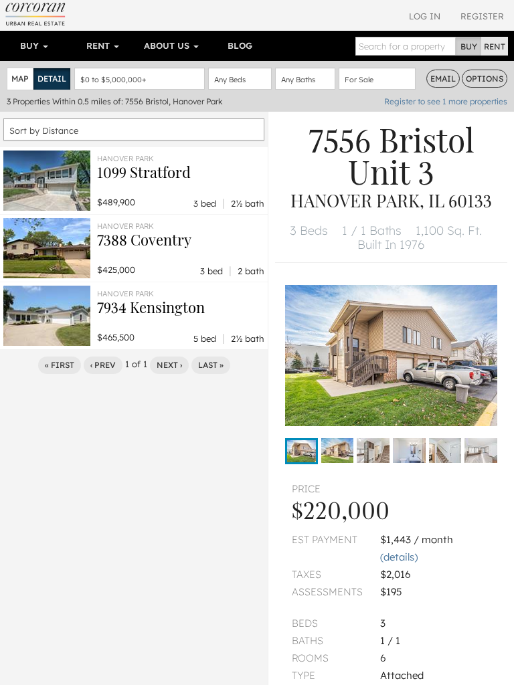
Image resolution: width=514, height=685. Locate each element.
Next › (169, 365)
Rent (99, 45)
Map (20, 79)
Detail (51, 79)
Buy (30, 45)
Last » (211, 365)
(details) (399, 557)
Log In (424, 16)
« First (59, 365)
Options (484, 79)
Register (482, 16)
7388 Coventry (144, 239)
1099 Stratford (144, 172)
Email (443, 79)
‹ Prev (103, 365)
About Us (168, 45)
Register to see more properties (445, 101)
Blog (240, 45)
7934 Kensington (151, 307)
